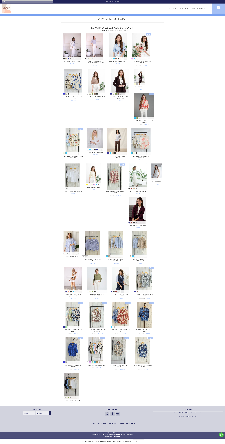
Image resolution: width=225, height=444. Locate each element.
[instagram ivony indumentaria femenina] (107, 414)
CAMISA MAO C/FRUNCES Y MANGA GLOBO (97, 295)
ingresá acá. (118, 434)
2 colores (65, 188)
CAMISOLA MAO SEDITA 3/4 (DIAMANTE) (144, 121)
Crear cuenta (109, 1)
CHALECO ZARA (157, 182)
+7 (70, 58)
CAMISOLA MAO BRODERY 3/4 (73, 191)
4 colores (153, 178)
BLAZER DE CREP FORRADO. (138, 225)
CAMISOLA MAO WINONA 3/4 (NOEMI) (115, 192)
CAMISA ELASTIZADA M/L (95, 152)
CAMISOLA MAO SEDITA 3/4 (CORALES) (141, 156)
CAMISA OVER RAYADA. (71, 256)
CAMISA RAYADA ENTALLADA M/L (92, 259)
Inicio (170, 8)
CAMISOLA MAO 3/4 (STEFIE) (96, 365)
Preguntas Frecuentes (198, 8)
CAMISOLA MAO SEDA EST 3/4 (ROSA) (142, 62)
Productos (177, 8)
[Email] (118, 414)
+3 (120, 93)
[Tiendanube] (112, 437)
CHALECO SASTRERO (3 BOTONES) (121, 295)
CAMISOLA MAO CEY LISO (72, 400)
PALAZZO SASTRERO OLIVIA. (138, 191)
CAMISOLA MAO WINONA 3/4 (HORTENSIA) (121, 330)
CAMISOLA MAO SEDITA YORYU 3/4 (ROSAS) (73, 156)
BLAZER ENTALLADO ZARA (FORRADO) (121, 97)
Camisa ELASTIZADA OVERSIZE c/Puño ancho (73, 295)
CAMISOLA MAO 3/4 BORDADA (97, 96)
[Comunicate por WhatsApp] (221, 434)
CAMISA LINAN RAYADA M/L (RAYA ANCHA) (116, 259)
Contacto (186, 8)
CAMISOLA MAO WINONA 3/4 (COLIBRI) (97, 330)
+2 (136, 222)
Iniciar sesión (117, 1)
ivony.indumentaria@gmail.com (196, 412)
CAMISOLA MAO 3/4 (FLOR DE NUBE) (144, 295)
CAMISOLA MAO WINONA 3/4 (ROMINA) (73, 365)
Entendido (138, 441)
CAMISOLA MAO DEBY (94, 187)
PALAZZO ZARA (139, 87)
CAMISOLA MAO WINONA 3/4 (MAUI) (143, 365)
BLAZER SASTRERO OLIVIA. (72, 61)
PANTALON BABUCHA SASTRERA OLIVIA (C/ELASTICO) (95, 62)
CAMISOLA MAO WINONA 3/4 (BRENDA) (144, 330)
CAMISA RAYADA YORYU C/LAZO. (117, 156)
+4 (141, 84)
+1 (139, 117)
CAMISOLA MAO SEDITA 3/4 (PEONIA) (73, 97)
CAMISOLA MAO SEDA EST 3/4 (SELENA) (119, 365)
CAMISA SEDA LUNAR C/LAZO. (118, 61)
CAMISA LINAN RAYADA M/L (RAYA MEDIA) (140, 259)
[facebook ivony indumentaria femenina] (112, 414)
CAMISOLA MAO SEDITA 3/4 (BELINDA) (73, 330)
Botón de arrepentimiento (127, 434)
